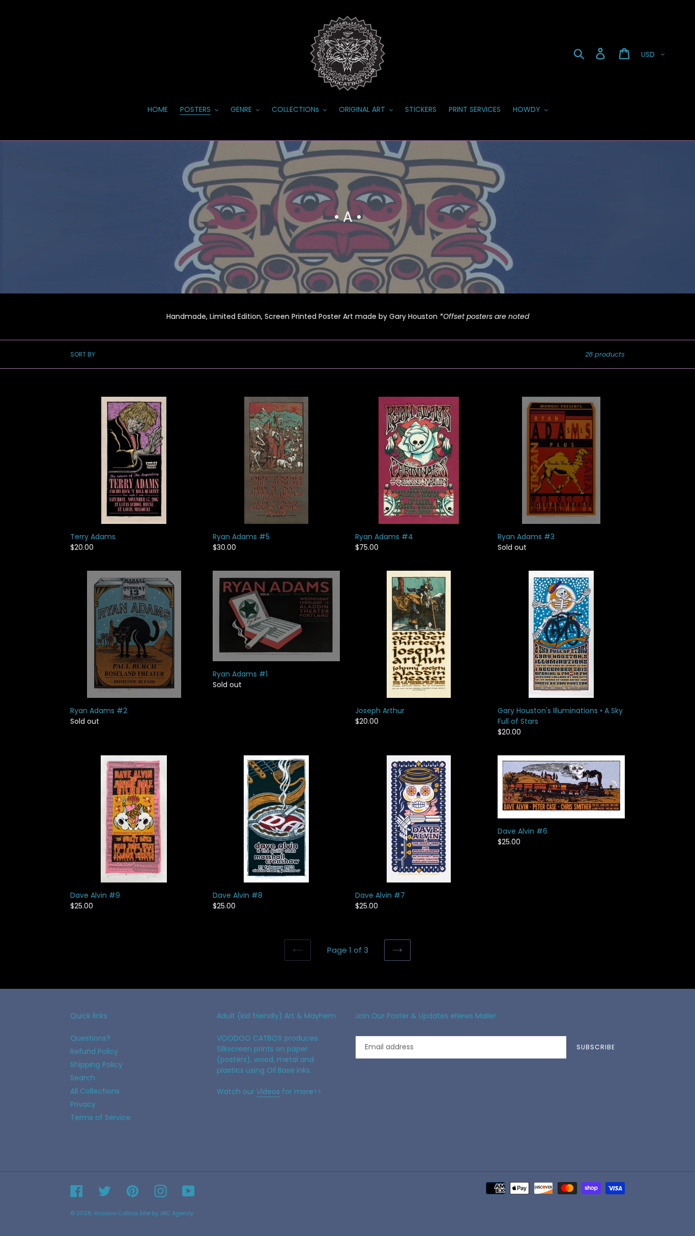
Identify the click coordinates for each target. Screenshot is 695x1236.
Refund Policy (94, 1051)
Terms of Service (100, 1117)
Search (82, 1078)
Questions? (90, 1038)
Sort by (82, 354)
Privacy (83, 1104)
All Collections (95, 1091)
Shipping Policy (96, 1065)
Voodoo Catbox (116, 1213)
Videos (268, 1091)
